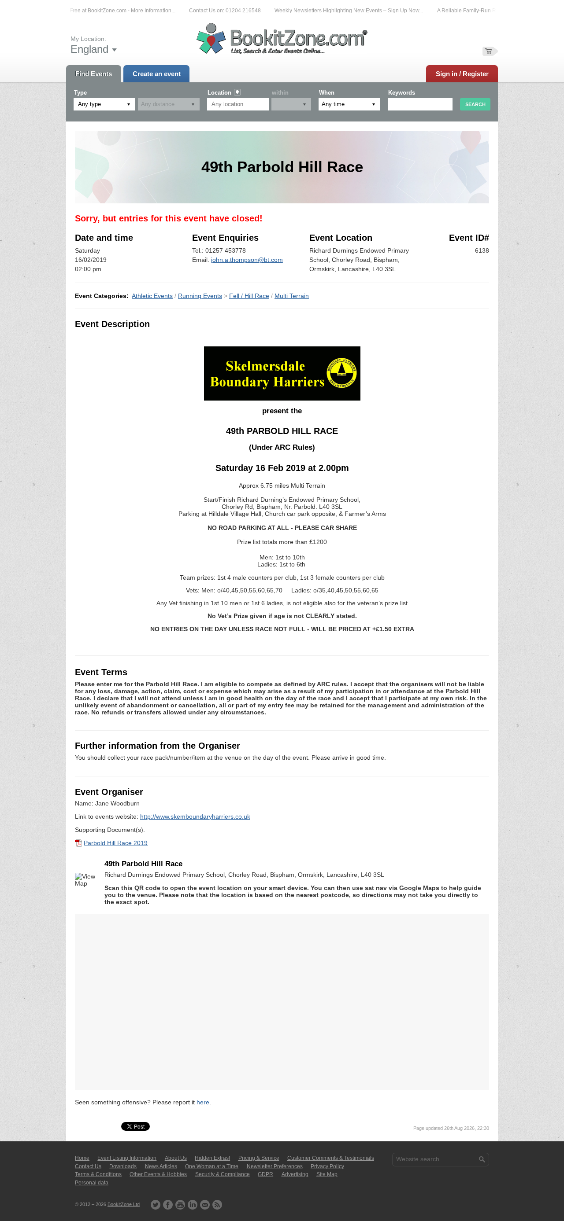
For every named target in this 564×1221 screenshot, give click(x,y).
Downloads (123, 1166)
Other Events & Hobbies (158, 1174)
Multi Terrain (292, 295)
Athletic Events (152, 295)
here (203, 1102)
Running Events (200, 295)
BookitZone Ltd (124, 1204)
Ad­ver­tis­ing (295, 1174)
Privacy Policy (327, 1166)
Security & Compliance (222, 1174)
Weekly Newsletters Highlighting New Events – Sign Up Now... (335, 10)
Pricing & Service (258, 1158)
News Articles (161, 1166)
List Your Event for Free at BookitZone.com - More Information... (87, 10)
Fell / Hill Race (249, 295)
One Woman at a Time (211, 1166)
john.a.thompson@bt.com (247, 259)
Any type (89, 104)
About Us (176, 1158)
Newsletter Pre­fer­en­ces (275, 1166)
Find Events (93, 73)
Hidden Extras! (212, 1158)
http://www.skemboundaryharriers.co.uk (195, 816)
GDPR (265, 1174)
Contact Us (88, 1166)
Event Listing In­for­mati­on (126, 1158)
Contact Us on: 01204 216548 (212, 10)
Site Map (327, 1174)
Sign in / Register (462, 73)
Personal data (91, 1183)
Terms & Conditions (98, 1174)
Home (82, 1158)
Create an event (157, 73)
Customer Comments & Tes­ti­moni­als (330, 1158)
